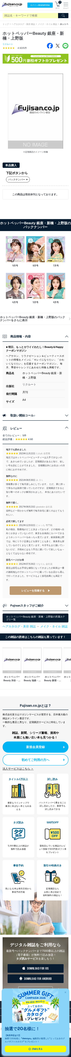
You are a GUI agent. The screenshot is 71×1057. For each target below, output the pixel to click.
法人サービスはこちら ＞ (18, 768)
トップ (6, 24)
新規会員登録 (35, 747)
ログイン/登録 (40, 5)
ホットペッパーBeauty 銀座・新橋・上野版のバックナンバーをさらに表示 (32, 319)
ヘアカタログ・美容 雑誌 (23, 24)
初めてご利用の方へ (35, 760)
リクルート (8, 44)
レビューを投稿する (33, 590)
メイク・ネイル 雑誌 (47, 24)
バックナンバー (16, 179)
